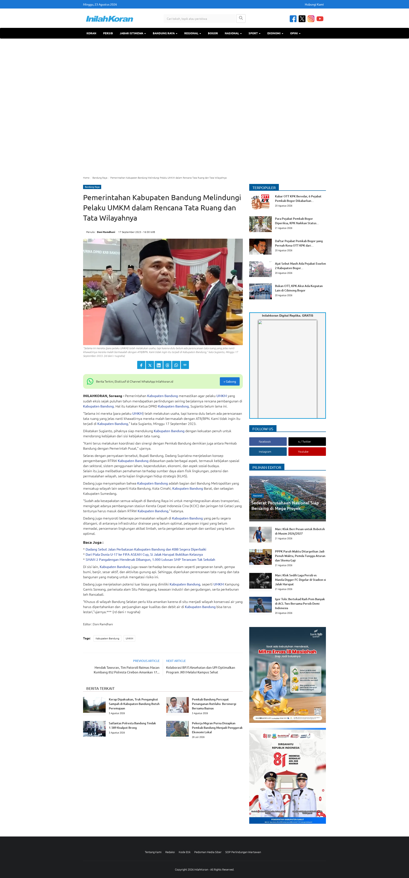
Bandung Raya (164, 33)
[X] (302, 18)
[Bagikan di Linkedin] (159, 365)
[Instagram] (311, 18)
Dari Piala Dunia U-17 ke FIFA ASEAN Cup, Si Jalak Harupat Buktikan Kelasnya (144, 554)
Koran (91, 33)
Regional (191, 33)
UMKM (221, 395)
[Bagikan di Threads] (167, 365)
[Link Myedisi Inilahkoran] (263, 372)
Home (86, 177)
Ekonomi (274, 33)
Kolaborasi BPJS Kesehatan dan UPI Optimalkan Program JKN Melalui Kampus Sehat (200, 669)
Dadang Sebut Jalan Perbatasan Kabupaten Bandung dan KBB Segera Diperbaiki (146, 549)
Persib (108, 33)
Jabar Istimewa (132, 33)
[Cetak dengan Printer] (185, 365)
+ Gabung (229, 381)
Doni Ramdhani (106, 232)
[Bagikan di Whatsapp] (176, 365)
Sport (253, 33)
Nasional (232, 33)
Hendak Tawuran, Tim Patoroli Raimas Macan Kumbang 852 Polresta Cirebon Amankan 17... (127, 669)
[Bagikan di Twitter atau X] (150, 365)
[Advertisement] (204, 107)
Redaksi (170, 852)
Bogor (213, 33)
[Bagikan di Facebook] (141, 365)
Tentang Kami (153, 852)
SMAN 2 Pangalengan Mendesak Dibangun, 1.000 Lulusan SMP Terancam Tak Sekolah (150, 559)
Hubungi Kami (314, 4)
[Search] (241, 18)
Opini (294, 33)
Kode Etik (184, 852)
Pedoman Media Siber (208, 852)
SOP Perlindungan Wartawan (243, 852)
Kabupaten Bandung (162, 395)
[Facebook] (293, 18)
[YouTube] (320, 18)
